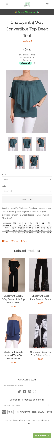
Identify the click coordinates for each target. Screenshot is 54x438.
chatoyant (27, 41)
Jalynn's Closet (24, 420)
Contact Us (43, 436)
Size (4, 174)
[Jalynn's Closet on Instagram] (34, 392)
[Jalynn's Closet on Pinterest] (29, 392)
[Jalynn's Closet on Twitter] (19, 392)
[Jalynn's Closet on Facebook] (24, 392)
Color (4, 186)
